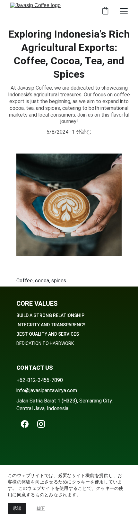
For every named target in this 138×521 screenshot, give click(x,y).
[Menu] (124, 11)
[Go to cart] (105, 11)
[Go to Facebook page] (25, 424)
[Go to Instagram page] (41, 424)
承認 (17, 508)
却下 (41, 508)
